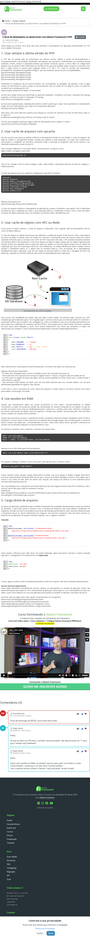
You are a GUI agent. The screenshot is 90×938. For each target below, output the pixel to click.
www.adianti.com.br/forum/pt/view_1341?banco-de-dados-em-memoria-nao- (46, 367)
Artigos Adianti (18, 21)
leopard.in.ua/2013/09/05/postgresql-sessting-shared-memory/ (25, 601)
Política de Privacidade (45, 928)
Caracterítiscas (13, 824)
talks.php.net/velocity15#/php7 (12, 108)
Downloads (53, 9)
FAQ (8, 864)
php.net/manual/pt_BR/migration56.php (16, 77)
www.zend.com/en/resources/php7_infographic (19, 124)
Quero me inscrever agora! (45, 686)
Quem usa (11, 828)
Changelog (11, 868)
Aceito (50, 933)
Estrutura (11, 860)
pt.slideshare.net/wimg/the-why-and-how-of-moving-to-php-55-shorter (28, 117)
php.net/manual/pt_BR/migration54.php (16, 72)
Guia (9, 879)
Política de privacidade (45, 808)
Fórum (10, 835)
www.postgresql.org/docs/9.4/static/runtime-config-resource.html (26, 606)
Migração (11, 871)
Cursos (10, 831)
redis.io (61, 389)
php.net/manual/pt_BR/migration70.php (16, 79)
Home (7, 21)
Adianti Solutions (47, 797)
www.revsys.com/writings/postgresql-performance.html (22, 599)
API (8, 875)
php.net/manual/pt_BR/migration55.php (16, 75)
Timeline (10, 843)
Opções (40, 933)
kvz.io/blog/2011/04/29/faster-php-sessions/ (18, 495)
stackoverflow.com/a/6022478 (21, 477)
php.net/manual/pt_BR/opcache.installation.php (19, 204)
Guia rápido (12, 856)
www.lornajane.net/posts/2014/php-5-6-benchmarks (21, 90)
